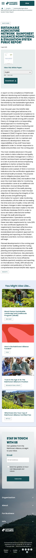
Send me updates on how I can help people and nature (19, 469)
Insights (8, 8)
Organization (8, 497)
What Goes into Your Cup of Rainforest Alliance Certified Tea (17, 414)
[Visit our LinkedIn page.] (29, 549)
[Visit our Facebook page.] (23, 549)
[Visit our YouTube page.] (27, 552)
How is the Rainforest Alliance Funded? (16, 347)
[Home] (12, 3)
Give (27, 3)
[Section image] (18, 307)
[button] (3, 3)
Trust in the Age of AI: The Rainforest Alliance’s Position (16, 381)
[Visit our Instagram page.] (26, 549)
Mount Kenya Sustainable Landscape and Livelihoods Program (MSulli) (15, 313)
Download (9, 81)
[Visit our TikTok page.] (31, 549)
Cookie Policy (15, 551)
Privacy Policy (6, 551)
